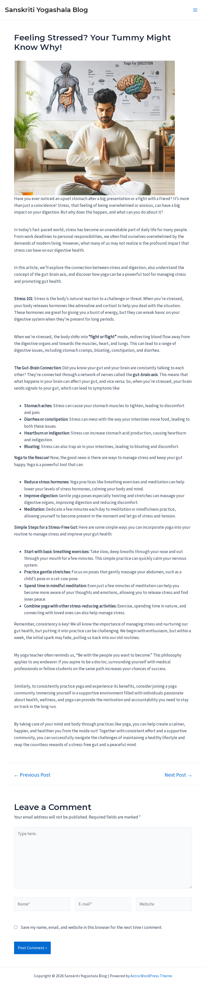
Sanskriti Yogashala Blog (46, 10)
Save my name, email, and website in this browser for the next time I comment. (91, 927)
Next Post (178, 774)
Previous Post (32, 774)
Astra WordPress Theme (151, 975)
